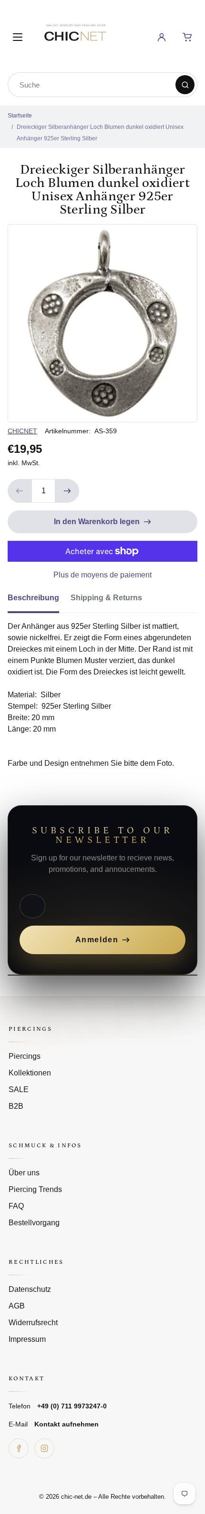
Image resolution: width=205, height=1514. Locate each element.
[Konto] (162, 37)
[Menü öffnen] (18, 37)
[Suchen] (185, 84)
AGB (17, 1306)
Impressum (27, 1339)
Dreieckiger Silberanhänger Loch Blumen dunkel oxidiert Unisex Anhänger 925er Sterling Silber (100, 133)
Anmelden (97, 940)
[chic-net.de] (74, 35)
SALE (19, 1089)
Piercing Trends (35, 1189)
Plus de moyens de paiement (102, 575)
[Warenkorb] (187, 37)
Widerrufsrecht (33, 1323)
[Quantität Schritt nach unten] (19, 491)
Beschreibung (33, 598)
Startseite (20, 115)
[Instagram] (44, 1448)
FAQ (16, 1206)
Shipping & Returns (106, 598)
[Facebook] (19, 1448)
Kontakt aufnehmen (66, 1424)
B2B (16, 1106)
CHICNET (22, 431)
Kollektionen (30, 1073)
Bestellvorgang (34, 1223)
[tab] (39, 600)
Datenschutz (30, 1289)
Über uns (24, 1173)
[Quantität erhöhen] (67, 491)
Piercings (25, 1056)
